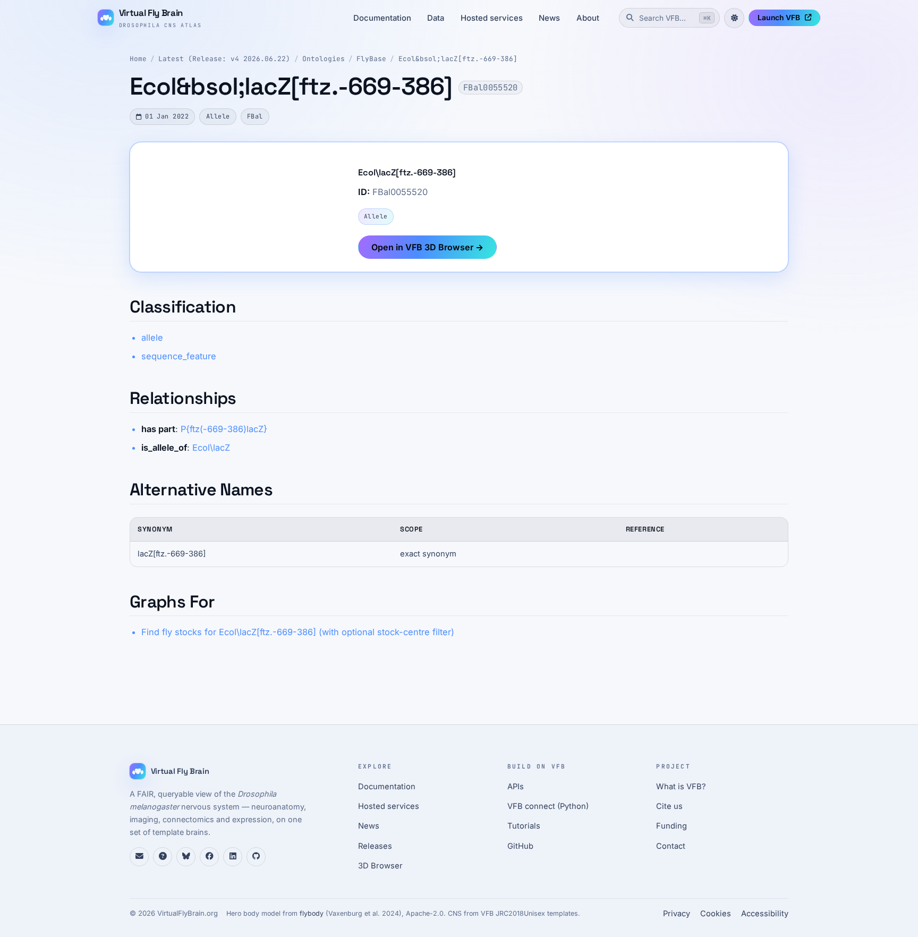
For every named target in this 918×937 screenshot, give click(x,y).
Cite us (669, 806)
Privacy (676, 913)
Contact (670, 846)
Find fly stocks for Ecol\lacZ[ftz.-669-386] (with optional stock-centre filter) (297, 632)
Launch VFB (779, 17)
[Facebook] (209, 856)
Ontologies (323, 58)
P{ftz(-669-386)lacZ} (224, 429)
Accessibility (764, 913)
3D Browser (380, 866)
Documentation (382, 18)
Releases (375, 846)
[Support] (139, 856)
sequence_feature (178, 356)
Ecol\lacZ (211, 447)
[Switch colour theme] (734, 18)
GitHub (520, 846)
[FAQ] (162, 856)
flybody (312, 913)
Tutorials (523, 826)
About (587, 18)
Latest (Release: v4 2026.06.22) (224, 58)
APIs (515, 786)
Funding (671, 826)
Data (435, 18)
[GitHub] (256, 856)
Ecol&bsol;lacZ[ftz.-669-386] (457, 58)
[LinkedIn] (232, 856)
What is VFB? (681, 786)
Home (138, 58)
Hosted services (492, 18)
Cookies (715, 913)
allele (152, 337)
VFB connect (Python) (548, 806)
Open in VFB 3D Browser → (427, 247)
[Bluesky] (186, 856)
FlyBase (371, 58)
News (549, 18)
